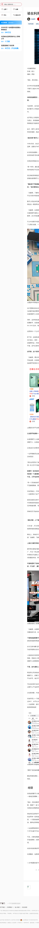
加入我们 (17, 907)
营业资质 (24, 907)
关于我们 (2, 907)
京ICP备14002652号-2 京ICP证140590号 (10, 920)
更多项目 (11, 22)
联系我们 (9, 907)
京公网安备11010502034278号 (30, 920)
